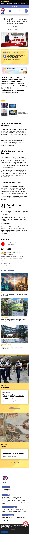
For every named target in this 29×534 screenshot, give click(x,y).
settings (13, 529)
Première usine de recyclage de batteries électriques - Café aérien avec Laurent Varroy (13, 321)
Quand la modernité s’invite (13, 454)
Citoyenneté (10, 252)
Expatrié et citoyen (6, 260)
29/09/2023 (15, 401)
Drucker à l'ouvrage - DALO (8, 256)
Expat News (18, 258)
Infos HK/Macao (16, 260)
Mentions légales (6, 491)
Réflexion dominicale (21, 262)
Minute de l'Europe (6, 262)
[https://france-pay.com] (14, 70)
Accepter (4, 531)
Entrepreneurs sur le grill (8, 258)
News (13, 262)
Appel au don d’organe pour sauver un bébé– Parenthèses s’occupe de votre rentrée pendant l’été (14, 347)
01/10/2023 (15, 456)
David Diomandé (11, 243)
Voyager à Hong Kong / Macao (9, 266)
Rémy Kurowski (7, 456)
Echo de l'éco (20, 256)
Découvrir (14, 407)
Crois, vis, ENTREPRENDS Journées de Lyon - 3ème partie (14, 295)
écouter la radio (26, 11)
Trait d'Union (4, 264)
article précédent (5, 387)
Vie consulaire (12, 264)
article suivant (4, 445)
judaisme (24, 260)
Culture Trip (17, 252)
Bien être (3, 252)
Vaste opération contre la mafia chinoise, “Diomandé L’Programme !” (13, 396)
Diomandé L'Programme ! (13, 59)
